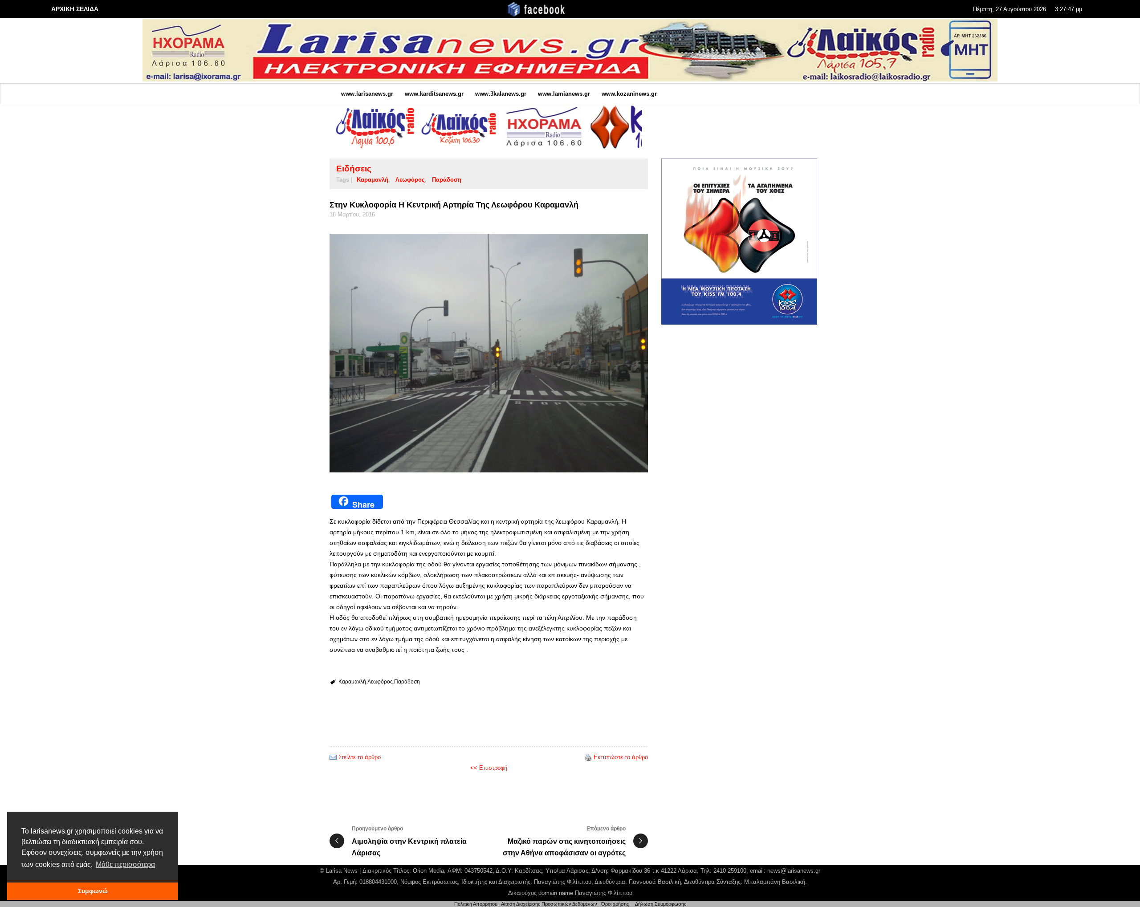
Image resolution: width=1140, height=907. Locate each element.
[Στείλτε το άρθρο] (333, 757)
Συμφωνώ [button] (93, 891)
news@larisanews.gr (793, 870)
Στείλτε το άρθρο (359, 757)
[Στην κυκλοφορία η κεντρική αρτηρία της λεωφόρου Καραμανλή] (489, 353)
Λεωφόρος (410, 179)
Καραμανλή (372, 179)
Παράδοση (446, 179)
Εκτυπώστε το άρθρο (621, 757)
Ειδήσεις (353, 168)
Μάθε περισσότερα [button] (125, 864)
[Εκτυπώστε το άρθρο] (588, 757)
